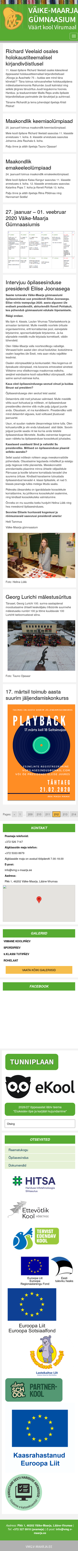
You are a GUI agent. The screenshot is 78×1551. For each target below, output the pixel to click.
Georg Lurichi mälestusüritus (38, 596)
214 (74, 814)
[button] (39, 900)
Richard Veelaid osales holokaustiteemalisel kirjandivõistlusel (32, 57)
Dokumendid (17, 1165)
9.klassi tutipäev (16, 954)
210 (39, 814)
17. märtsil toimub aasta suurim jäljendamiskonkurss (37, 694)
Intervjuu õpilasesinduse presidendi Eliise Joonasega (38, 285)
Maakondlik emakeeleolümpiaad (28, 164)
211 (47, 814)
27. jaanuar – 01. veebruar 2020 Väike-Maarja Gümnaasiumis (36, 218)
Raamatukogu (18, 1149)
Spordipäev (12, 947)
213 (65, 814)
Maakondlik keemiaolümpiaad (39, 120)
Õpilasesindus (19, 1157)
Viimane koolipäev (17, 941)
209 (30, 814)
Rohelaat (11, 960)
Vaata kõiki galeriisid (39, 970)
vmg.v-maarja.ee (39, 1546)
